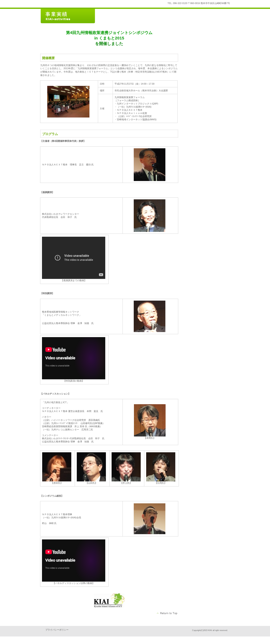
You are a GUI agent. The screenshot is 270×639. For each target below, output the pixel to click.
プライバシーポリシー (57, 629)
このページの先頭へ (167, 613)
